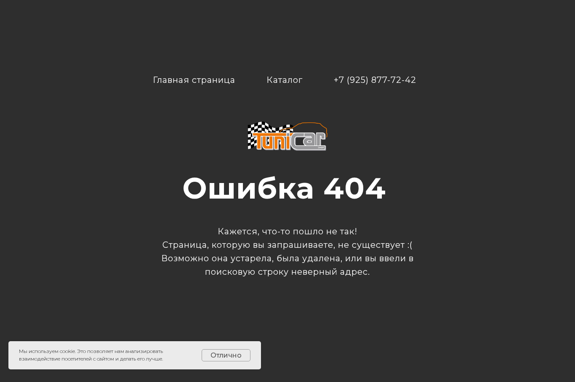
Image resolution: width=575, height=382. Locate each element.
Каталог (284, 80)
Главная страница (194, 80)
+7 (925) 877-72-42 (375, 80)
